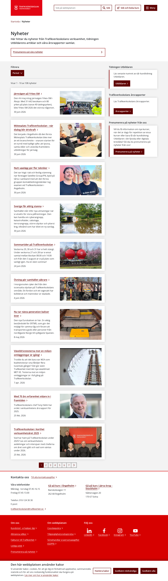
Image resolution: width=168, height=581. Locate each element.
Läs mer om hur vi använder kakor (41, 575)
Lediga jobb (16, 545)
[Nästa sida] (74, 465)
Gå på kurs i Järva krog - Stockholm (99, 487)
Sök (108, 7)
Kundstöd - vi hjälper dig (23, 528)
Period (16, 73)
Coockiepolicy (54, 528)
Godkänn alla (148, 570)
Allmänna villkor (19, 534)
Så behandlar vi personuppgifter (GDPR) (63, 541)
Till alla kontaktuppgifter (43, 477)
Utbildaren (121, 83)
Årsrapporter (122, 111)
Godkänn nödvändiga (125, 570)
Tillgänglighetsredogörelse (60, 534)
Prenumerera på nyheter (128, 151)
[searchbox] (77, 8)
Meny (152, 7)
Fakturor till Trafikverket (22, 539)
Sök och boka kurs (130, 7)
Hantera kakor (102, 570)
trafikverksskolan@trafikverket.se (27, 508)
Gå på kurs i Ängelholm (61, 485)
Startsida (15, 21)
